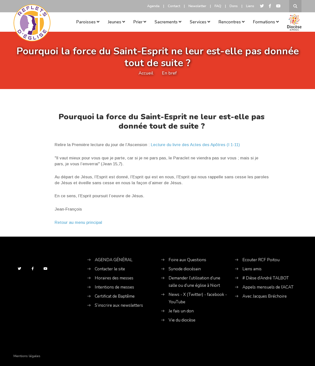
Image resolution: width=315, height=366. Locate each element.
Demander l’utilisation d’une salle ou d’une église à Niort (194, 281)
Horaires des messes (114, 278)
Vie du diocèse (182, 320)
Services (198, 22)
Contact (174, 6)
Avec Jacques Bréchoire (264, 296)
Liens (250, 6)
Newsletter (197, 6)
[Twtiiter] (262, 6)
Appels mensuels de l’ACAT (268, 287)
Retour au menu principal (78, 222)
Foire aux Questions (187, 260)
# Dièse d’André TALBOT (265, 278)
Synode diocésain (185, 269)
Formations (264, 22)
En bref (169, 73)
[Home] (32, 16)
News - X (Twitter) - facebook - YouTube (198, 298)
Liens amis (252, 269)
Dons (234, 6)
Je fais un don (181, 311)
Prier (137, 22)
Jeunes (114, 22)
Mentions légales (27, 356)
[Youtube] (278, 6)
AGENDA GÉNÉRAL (113, 260)
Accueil (146, 73)
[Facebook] (270, 6)
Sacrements (166, 22)
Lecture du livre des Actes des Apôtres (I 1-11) (195, 144)
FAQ (218, 6)
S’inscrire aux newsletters (119, 305)
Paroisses (86, 22)
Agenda (153, 6)
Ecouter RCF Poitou (261, 260)
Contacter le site (110, 269)
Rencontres (230, 22)
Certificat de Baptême (115, 296)
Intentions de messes (114, 287)
